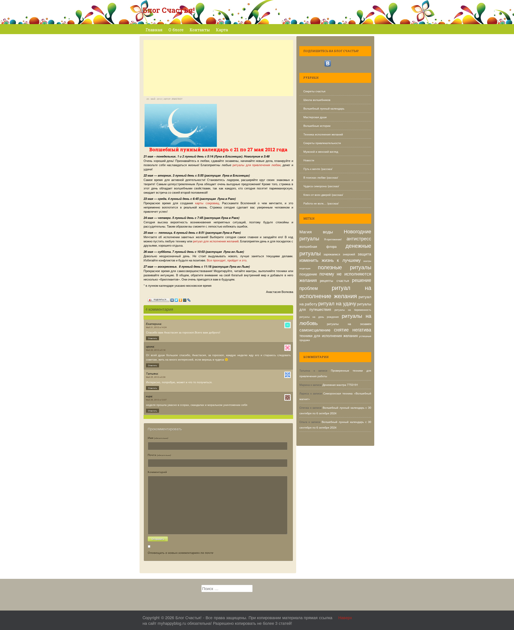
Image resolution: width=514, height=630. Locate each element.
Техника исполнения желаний (323, 134)
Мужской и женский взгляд (320, 151)
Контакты (200, 29)
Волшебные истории (316, 126)
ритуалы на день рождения (319, 317)
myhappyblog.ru (172, 623)
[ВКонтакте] (172, 299)
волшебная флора (318, 246)
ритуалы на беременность (353, 310)
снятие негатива (352, 329)
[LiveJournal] (189, 299)
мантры (367, 260)
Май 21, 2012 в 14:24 (156, 327)
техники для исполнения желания (328, 335)
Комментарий (157, 472)
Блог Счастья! (169, 10)
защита (364, 253)
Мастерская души (315, 117)
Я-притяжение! (333, 239)
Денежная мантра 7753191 (340, 385)
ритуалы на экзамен (349, 323)
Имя (158, 438)
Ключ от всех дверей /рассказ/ (323, 195)
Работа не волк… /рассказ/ (321, 203)
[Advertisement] (218, 68)
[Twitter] (176, 299)
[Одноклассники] (180, 299)
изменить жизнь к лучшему (330, 260)
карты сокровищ (207, 203)
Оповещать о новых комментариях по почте (180, 553)
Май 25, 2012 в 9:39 (155, 377)
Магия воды (316, 231)
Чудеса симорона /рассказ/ (321, 186)
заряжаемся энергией (339, 254)
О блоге (176, 29)
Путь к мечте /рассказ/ (317, 169)
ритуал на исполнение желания (335, 291)
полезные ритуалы (344, 267)
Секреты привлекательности (322, 143)
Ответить (152, 338)
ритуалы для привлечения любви (256, 165)
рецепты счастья (334, 280)
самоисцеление (314, 329)
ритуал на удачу (337, 303)
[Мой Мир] (185, 299)
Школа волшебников (316, 100)
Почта (159, 455)
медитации (304, 268)
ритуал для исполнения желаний (216, 241)
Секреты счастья (314, 91)
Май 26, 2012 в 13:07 (156, 399)
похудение (308, 273)
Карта (222, 29)
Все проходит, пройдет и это (226, 260)
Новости (308, 160)
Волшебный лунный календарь (323, 108)
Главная (154, 29)
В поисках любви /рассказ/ (320, 177)
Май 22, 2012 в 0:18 (155, 350)
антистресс (359, 238)
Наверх (345, 617)
